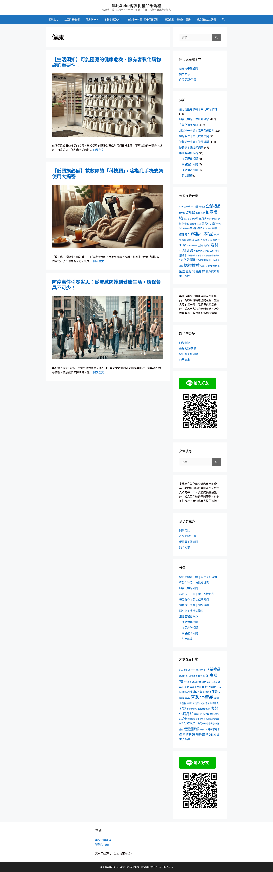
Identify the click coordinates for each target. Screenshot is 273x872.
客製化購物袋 (192, 245)
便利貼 (182, 212)
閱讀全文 (98, 150)
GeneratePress (164, 867)
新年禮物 (199, 255)
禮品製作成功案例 (206, 19)
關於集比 (53, 19)
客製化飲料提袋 (201, 250)
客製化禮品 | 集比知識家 (194, 119)
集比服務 (187, 175)
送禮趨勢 (203, 266)
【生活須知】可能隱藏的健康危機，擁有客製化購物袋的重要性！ (106, 62)
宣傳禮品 (214, 251)
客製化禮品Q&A (112, 19)
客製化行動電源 (202, 240)
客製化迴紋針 (204, 245)
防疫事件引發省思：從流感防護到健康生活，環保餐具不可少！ (106, 285)
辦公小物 (213, 260)
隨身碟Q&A (92, 19)
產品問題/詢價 (72, 19)
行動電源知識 (202, 260)
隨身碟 (200, 271)
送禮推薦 (192, 265)
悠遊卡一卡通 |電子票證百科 (143, 19)
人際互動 (201, 206)
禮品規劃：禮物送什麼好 (177, 19)
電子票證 (184, 276)
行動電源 (189, 260)
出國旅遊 (200, 212)
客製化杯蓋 (207, 228)
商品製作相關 (190, 158)
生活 (181, 260)
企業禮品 (213, 205)
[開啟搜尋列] (223, 19)
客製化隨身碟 (103, 840)
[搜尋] (216, 37)
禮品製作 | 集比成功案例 (194, 136)
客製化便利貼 (199, 218)
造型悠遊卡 (214, 266)
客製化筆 (190, 240)
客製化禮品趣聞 (188, 125)
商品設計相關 (190, 164)
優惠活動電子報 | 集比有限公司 (198, 109)
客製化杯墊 (196, 228)
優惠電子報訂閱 (188, 68)
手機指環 (191, 255)
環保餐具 (215, 255)
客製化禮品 (202, 234)
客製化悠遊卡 (210, 224)
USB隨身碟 (184, 206)
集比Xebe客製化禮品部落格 (136, 5)
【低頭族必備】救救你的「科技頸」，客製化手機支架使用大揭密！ (107, 173)
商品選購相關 (190, 170)
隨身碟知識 (212, 271)
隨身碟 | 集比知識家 (191, 147)
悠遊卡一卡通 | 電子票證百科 (196, 130)
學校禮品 (187, 219)
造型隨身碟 (187, 271)
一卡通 (194, 206)
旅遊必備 (207, 256)
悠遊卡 (183, 255)
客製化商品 (195, 223)
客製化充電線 (212, 219)
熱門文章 (184, 74)
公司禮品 (190, 212)
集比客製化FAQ (188, 153)
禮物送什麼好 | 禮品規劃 (194, 142)
